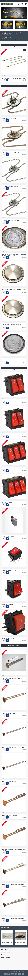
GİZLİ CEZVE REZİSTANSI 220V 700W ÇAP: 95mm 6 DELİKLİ (14, 290)
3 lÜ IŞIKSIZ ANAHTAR (7, 468)
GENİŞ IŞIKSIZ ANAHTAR (8, 638)
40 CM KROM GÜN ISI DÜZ (8, 713)
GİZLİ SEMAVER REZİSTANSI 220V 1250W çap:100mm (12, 360)
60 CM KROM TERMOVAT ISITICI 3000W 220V (13, 747)
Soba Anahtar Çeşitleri (14, 368)
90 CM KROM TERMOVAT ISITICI (9, 781)
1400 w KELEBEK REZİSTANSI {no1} (10, 118)
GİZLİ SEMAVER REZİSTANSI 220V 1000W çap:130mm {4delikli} (12, 325)
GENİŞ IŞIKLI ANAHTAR (7, 604)
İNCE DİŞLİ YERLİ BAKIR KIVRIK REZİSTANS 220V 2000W (13, 850)
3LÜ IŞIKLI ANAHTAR (7, 502)
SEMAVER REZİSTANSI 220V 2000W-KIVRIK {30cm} (14, 78)
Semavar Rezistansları (14, 85)
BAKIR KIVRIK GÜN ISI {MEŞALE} (9, 815)
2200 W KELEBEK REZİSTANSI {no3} (10, 186)
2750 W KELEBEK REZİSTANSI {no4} (10, 220)
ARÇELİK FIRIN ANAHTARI (8, 536)
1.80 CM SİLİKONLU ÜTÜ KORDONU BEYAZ (7, 942)
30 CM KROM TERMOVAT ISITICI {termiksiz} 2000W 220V (12, 679)
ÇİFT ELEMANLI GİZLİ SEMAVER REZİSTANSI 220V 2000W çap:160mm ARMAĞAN (14, 255)
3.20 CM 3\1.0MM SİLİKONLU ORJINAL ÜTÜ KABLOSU (20, 942)
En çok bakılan (5, 927)
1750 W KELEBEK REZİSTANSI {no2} (10, 152)
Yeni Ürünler (14, 45)
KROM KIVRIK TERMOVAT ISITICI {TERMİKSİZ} (13, 884)
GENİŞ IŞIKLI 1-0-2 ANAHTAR (9, 570)
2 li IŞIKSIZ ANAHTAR (7, 401)
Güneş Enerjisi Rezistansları (14, 645)
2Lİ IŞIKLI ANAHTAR (7, 435)
